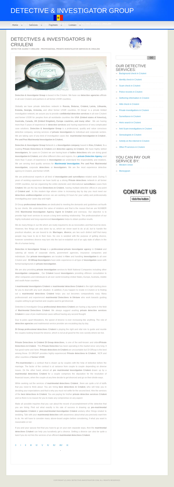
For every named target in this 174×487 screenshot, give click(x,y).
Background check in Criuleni (132, 73)
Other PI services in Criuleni (132, 147)
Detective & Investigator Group (72, 10)
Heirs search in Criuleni (130, 122)
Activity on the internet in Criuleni (134, 141)
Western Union (126, 165)
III (31, 445)
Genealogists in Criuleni (130, 135)
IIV (54, 445)
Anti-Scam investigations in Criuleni (135, 129)
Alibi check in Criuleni (129, 104)
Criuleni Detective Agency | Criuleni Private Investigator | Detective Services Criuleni (61, 24)
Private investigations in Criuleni (134, 110)
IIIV (60, 445)
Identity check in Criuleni (130, 79)
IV (37, 445)
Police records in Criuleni (130, 92)
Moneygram (124, 171)
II (25, 445)
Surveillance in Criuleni (130, 116)
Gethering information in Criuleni (134, 98)
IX (67, 445)
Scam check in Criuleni (129, 86)
